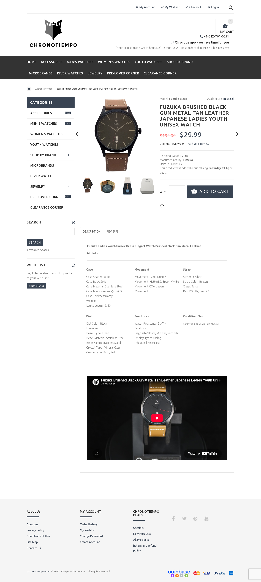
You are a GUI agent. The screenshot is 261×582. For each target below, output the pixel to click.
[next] (237, 134)
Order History (88, 524)
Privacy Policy (35, 530)
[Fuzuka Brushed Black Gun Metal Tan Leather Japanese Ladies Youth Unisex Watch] (87, 185)
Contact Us (34, 548)
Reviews (112, 231)
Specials (138, 527)
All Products (141, 539)
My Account (147, 7)
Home (29, 89)
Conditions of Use (38, 536)
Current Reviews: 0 (172, 143)
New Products (142, 533)
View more (36, 285)
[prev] (77, 134)
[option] (87, 185)
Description (91, 231)
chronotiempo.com (38, 571)
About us (32, 524)
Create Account (90, 542)
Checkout (195, 7)
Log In (215, 7)
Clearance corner (43, 89)
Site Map (32, 542)
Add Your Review (198, 143)
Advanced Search (38, 250)
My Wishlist (172, 7)
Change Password (91, 536)
